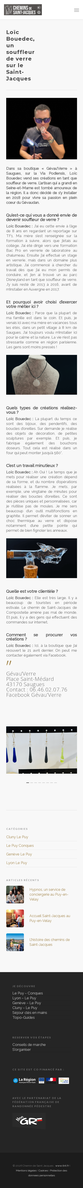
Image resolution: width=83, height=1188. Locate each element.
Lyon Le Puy (16, 863)
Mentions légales (26, 1170)
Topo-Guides (23, 1017)
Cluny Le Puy (17, 837)
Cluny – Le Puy (24, 1007)
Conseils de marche (29, 1045)
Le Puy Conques (20, 845)
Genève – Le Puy (26, 1003)
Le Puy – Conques (27, 994)
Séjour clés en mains (29, 1012)
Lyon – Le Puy (24, 998)
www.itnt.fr (62, 1165)
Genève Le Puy (19, 854)
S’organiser (21, 1049)
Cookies (43, 1170)
